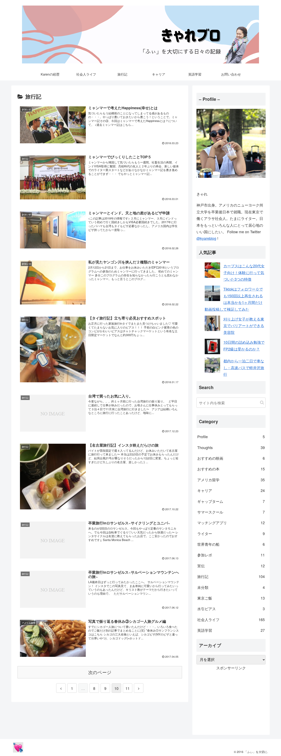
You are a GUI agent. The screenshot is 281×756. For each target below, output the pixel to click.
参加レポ (231, 554)
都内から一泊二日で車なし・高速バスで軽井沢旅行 (243, 367)
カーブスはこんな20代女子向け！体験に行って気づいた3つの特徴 (244, 272)
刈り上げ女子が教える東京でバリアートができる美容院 (243, 325)
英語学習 (231, 630)
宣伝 (231, 565)
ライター (231, 533)
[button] (262, 403)
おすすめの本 (231, 468)
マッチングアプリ (231, 522)
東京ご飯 (231, 598)
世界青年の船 (231, 544)
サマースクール (231, 512)
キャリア (231, 490)
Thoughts (231, 447)
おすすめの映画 (231, 458)
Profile (231, 436)
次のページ (99, 672)
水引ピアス (231, 608)
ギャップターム (231, 501)
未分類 (231, 587)
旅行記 (231, 576)
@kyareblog (206, 238)
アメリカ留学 (231, 479)
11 (127, 688)
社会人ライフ (231, 619)
